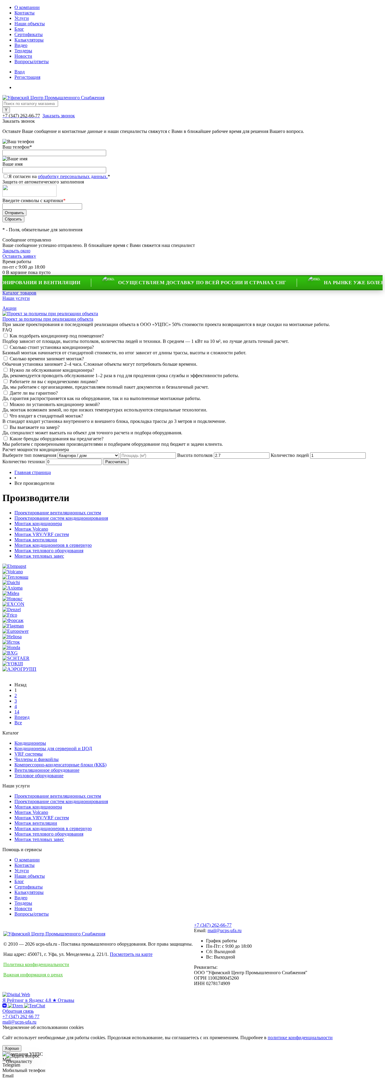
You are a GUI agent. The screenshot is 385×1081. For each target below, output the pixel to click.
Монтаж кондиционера (38, 523)
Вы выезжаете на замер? (35, 427)
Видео (20, 45)
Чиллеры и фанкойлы (36, 759)
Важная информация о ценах (33, 974)
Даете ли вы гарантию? (34, 393)
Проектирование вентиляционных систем (57, 512)
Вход (19, 71)
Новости (23, 56)
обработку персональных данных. (73, 176)
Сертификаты (28, 34)
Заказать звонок (58, 115)
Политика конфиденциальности (36, 964)
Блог (19, 29)
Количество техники (23, 461)
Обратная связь (18, 1011)
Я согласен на (59, 176)
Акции (9, 308)
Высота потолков (195, 455)
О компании (27, 7)
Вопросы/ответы (31, 61)
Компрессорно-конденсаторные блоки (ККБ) (60, 764)
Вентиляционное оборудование (46, 770)
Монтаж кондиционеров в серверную (53, 545)
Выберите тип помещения (29, 455)
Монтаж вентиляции (35, 539)
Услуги (21, 18)
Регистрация (27, 77)
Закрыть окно (16, 250)
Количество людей (290, 455)
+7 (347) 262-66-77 (213, 925)
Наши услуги (16, 298)
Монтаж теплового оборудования (48, 550)
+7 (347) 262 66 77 (20, 1016)
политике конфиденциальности (300, 1037)
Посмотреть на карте (131, 954)
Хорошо (12, 1048)
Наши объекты (29, 23)
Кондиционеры (30, 743)
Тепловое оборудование (38, 775)
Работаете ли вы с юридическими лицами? (54, 381)
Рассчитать (115, 462)
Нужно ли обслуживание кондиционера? (52, 370)
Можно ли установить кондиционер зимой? (55, 404)
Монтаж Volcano (31, 528)
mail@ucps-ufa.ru (225, 930)
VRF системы (28, 753)
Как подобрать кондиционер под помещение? (57, 335)
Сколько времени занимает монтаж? (47, 358)
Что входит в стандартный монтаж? (46, 415)
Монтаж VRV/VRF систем (41, 534)
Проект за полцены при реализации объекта (47, 319)
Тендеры (23, 50)
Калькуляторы (29, 39)
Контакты (24, 12)
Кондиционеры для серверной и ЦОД (53, 748)
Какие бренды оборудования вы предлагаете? (56, 438)
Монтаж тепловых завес (39, 556)
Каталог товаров (19, 292)
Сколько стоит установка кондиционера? (52, 347)
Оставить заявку (19, 256)
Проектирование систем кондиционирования (61, 518)
